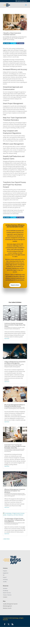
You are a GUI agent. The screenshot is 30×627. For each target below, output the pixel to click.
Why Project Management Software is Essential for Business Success (14, 405)
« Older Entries (6, 539)
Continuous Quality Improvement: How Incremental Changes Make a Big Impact (14, 325)
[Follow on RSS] (12, 624)
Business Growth (21, 407)
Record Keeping (10, 39)
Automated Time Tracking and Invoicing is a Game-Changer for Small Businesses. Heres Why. (14, 446)
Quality (5, 581)
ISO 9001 (12, 38)
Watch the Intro (7, 592)
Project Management (12, 408)
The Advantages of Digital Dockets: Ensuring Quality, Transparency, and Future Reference (14, 520)
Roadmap (5, 590)
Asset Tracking (21, 364)
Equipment (5, 573)
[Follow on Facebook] (4, 624)
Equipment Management (9, 365)
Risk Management (16, 328)
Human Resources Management (10, 494)
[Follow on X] (8, 624)
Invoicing (5, 579)
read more (6, 338)
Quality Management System (18, 450)
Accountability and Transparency (10, 37)
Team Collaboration (21, 408)
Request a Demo (15, 285)
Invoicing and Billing (8, 450)
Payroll (4, 577)
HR (3, 575)
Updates (5, 588)
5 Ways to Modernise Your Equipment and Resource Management (14, 362)
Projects (5, 571)
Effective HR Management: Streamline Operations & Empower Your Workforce (14, 491)
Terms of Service (7, 595)
